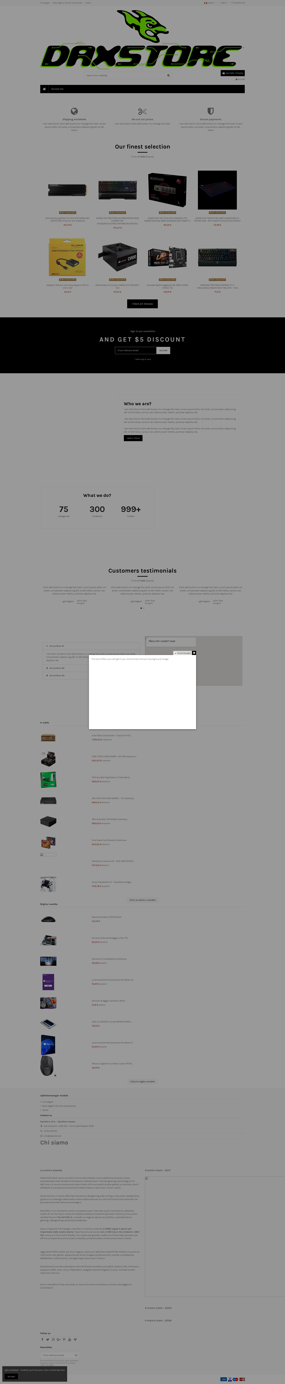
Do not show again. (184, 653)
